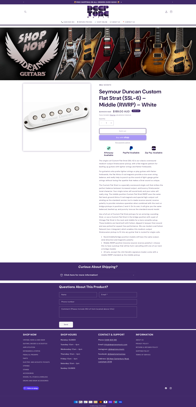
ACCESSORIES (28, 373)
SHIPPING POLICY (142, 351)
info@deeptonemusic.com (115, 344)
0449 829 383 (111, 340)
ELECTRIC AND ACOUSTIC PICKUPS (36, 362)
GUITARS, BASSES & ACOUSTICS (35, 344)
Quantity (102, 119)
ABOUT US (140, 340)
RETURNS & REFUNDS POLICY (147, 347)
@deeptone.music (116, 349)
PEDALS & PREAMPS (30, 355)
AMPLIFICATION (29, 347)
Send (66, 324)
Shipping (112, 115)
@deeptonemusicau (116, 354)
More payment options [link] (122, 142)
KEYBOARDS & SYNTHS (31, 351)
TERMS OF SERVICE (143, 355)
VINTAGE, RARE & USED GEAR (34, 340)
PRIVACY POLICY (142, 344)
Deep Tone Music (100, 406)
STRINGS (26, 366)
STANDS (26, 370)
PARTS (25, 358)
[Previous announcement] (23, 2)
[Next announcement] (172, 2)
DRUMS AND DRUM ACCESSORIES (35, 381)
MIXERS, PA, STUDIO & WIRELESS (35, 377)
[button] (25, 11)
